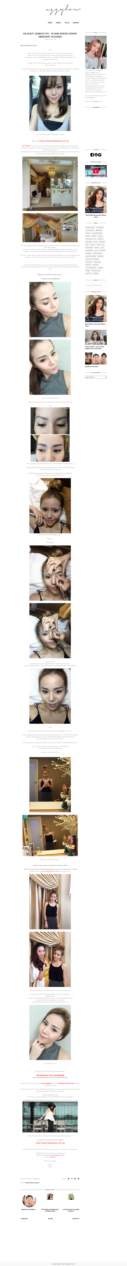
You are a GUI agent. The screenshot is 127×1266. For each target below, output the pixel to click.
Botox (88, 236)
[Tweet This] (68, 1178)
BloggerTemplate (71, 1264)
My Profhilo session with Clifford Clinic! (96, 216)
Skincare (95, 265)
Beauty (37, 1183)
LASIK (102, 247)
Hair (87, 244)
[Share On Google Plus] (75, 1178)
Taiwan (100, 268)
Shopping (89, 262)
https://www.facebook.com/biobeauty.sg (53, 1153)
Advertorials (29, 1183)
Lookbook (89, 250)
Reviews (100, 256)
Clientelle (76, 23)
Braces (94, 236)
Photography (97, 253)
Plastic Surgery (91, 256)
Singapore (97, 262)
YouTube (88, 273)
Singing (88, 265)
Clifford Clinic (91, 239)
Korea (97, 247)
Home (51, 1219)
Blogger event (97, 233)
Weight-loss (96, 270)
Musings (88, 253)
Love (96, 250)
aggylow (58, 1264)
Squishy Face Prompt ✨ (92, 366)
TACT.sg (67, 23)
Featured (89, 242)
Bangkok (99, 230)
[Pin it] (78, 1178)
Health (92, 244)
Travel (88, 270)
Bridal (100, 236)
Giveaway (102, 242)
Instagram (89, 247)
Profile (50, 23)
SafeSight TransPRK (92, 259)
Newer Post (25, 1219)
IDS (103, 244)
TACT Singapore (91, 268)
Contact (58, 23)
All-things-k (90, 230)
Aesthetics (100, 227)
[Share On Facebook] (71, 1178)
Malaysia (102, 250)
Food (95, 242)
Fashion (100, 239)
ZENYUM (95, 273)
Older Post (76, 1219)
